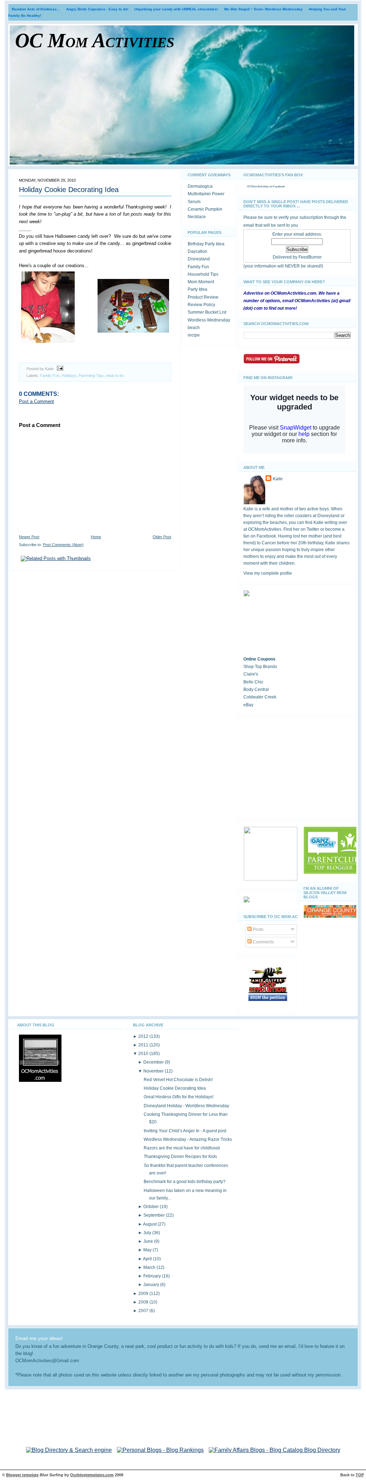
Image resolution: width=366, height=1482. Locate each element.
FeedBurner (310, 257)
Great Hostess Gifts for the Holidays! (178, 1096)
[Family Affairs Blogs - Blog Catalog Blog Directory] (274, 1450)
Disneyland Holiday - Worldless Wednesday (186, 1105)
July (147, 1232)
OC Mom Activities (94, 40)
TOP (360, 1475)
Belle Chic (253, 681)
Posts (257, 929)
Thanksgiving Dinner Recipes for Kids (180, 1156)
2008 (143, 1302)
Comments (263, 941)
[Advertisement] (297, 766)
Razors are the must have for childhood (182, 1147)
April (148, 1258)
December (154, 1062)
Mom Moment (201, 281)
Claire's (250, 674)
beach (194, 327)
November (154, 1071)
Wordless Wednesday (209, 320)
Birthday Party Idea (206, 243)
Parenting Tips (91, 375)
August (150, 1224)
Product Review (203, 297)
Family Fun (49, 375)
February (152, 1276)
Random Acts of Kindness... (36, 9)
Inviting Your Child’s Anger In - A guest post (185, 1130)
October (151, 1206)
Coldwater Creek (259, 697)
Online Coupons (259, 659)
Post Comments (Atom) (63, 545)
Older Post (162, 537)
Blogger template (22, 1475)
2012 (143, 1036)
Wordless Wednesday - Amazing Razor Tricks (188, 1139)
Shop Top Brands (260, 666)
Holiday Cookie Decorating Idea (69, 189)
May (148, 1249)
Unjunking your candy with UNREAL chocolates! (176, 9)
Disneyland (199, 258)
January (151, 1284)
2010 (143, 1053)
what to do (115, 375)
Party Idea (197, 289)
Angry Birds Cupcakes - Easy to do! (97, 9)
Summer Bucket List (207, 312)
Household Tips (203, 274)
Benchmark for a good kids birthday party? (185, 1181)
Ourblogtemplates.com (92, 1475)
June (148, 1241)
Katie (278, 478)
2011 (143, 1044)
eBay (248, 704)
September (154, 1215)
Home (96, 537)
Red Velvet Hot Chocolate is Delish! (178, 1079)
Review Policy (201, 304)
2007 (143, 1310)
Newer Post (29, 537)
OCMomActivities (258, 186)
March (150, 1267)
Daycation (197, 251)
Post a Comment (36, 401)
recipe (194, 335)
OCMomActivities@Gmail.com (47, 1360)
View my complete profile (267, 573)
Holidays (68, 375)
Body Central (256, 689)
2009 (143, 1293)
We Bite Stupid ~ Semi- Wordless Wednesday (263, 9)
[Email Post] (59, 369)
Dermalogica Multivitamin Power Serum (206, 194)
